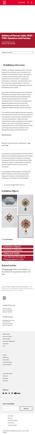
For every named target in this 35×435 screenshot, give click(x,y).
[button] (28, 3)
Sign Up (26, 408)
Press (4, 346)
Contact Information (12, 425)
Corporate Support (7, 364)
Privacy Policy (11, 423)
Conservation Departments (9, 341)
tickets (23, 2)
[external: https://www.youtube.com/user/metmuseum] (17, 393)
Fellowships (5, 378)
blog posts (8, 269)
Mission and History (7, 336)
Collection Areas (6, 339)
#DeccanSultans (6, 135)
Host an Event (6, 360)
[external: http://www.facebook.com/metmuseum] (3, 393)
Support (4, 355)
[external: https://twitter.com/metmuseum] (6, 393)
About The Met (6, 334)
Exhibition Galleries (12, 250)
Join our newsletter (8, 404)
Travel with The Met (7, 362)
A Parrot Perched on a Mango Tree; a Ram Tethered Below (15, 287)
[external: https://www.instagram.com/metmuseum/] (12, 393)
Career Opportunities (7, 373)
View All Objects (8, 239)
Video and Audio (11, 253)
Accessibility (5, 343)
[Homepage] (4, 2)
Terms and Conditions (13, 420)
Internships (5, 380)
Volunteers (5, 376)
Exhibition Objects (12, 246)
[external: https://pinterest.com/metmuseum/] (9, 393)
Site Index (10, 418)
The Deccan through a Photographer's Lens (14, 258)
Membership (5, 357)
